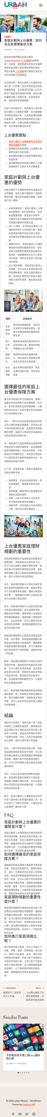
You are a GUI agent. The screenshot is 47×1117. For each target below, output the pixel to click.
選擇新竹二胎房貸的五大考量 (12, 992)
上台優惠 (19, 71)
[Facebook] (13, 1114)
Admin (9, 50)
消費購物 (7, 37)
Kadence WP (29, 1104)
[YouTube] (20, 1114)
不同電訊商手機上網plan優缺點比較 (23, 1057)
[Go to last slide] (7, 1047)
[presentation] (23, 1037)
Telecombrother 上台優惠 (17, 60)
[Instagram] (34, 1114)
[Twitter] (27, 1114)
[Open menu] (41, 5)
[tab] (18, 1072)
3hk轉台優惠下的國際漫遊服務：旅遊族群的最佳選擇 (35, 994)
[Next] (40, 1047)
